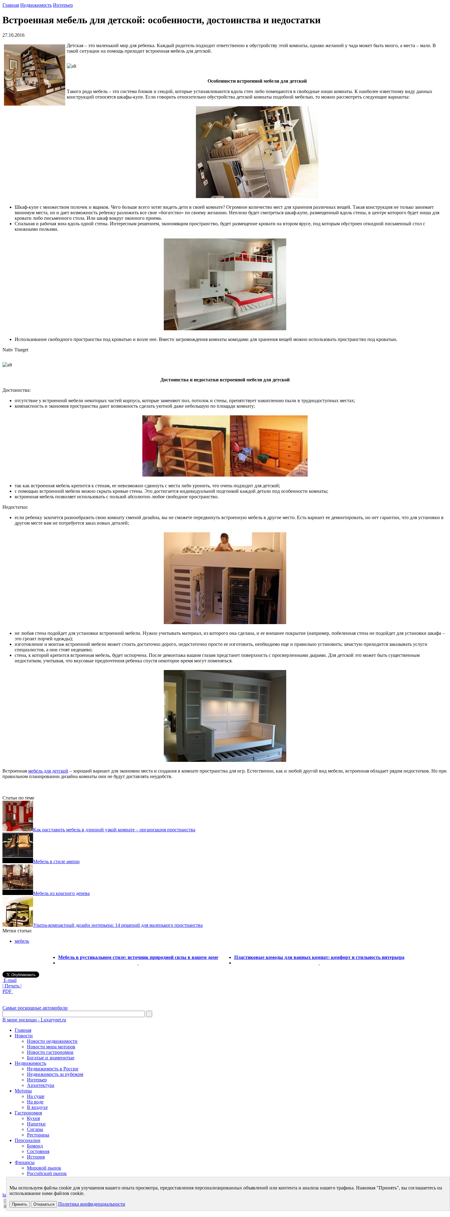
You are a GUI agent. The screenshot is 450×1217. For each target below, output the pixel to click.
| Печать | (11, 985)
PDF (7, 991)
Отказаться (43, 1204)
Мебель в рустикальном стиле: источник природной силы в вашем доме (138, 957)
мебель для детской (48, 770)
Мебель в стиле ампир (56, 861)
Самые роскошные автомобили (35, 1007)
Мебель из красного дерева (61, 893)
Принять (19, 1204)
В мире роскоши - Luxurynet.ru (34, 1019)
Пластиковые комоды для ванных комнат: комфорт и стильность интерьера (319, 957)
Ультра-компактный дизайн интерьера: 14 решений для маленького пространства (118, 925)
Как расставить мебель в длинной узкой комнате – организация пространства (114, 829)
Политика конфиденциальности (91, 1204)
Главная (10, 5)
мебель (22, 941)
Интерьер (63, 5)
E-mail (9, 980)
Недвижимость (36, 5)
